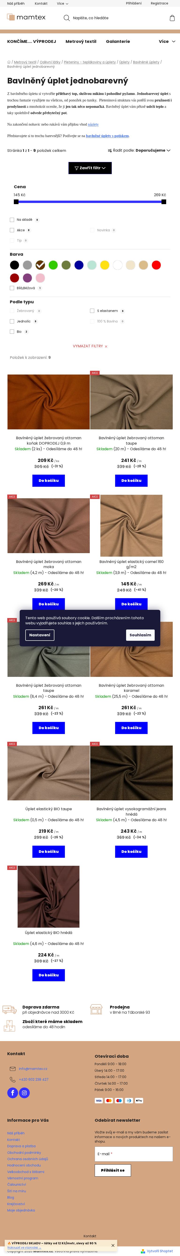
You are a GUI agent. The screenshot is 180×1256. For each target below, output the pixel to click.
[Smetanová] (132, 265)
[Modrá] (80, 265)
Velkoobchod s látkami (25, 1172)
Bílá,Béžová (28, 288)
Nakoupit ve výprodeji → (24, 1247)
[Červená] (157, 265)
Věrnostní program (22, 1178)
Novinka (106, 230)
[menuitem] (32, 41)
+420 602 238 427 (34, 1079)
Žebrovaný (28, 310)
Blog (10, 1197)
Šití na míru (16, 1191)
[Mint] (93, 265)
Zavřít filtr (90, 168)
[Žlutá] (106, 265)
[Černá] (16, 265)
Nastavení (39, 635)
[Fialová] (28, 278)
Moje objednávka (21, 1210)
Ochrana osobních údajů (27, 1159)
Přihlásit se (113, 1170)
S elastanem (110, 310)
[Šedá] (28, 265)
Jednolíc (26, 321)
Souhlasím (140, 635)
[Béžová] (144, 265)
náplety (93, 124)
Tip (21, 240)
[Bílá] (119, 265)
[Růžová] (41, 278)
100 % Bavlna (110, 321)
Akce (23, 230)
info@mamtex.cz (33, 1068)
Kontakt (41, 3)
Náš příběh (16, 3)
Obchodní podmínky (24, 1152)
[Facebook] (12, 1092)
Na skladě (27, 219)
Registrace (159, 3)
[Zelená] (54, 265)
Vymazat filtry (88, 346)
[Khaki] (67, 265)
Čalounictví (16, 1184)
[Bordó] (16, 278)
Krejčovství (16, 1204)
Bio (22, 331)
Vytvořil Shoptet (160, 1251)
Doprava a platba (21, 1146)
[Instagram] (24, 1092)
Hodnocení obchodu (24, 1165)
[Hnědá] (41, 265)
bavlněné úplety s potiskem (107, 136)
